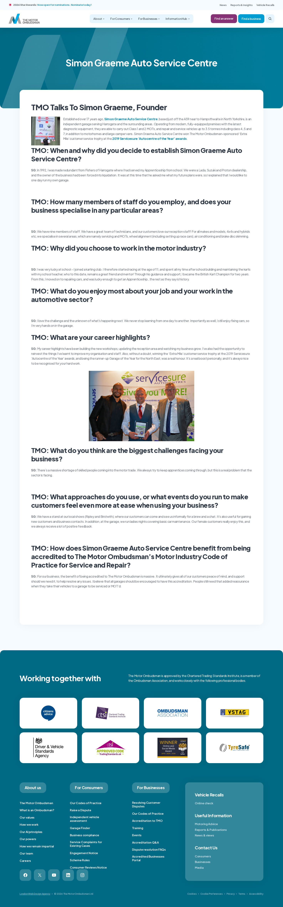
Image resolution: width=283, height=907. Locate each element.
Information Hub (177, 18)
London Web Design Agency (35, 893)
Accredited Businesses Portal (148, 858)
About (97, 18)
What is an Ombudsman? (37, 810)
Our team (26, 853)
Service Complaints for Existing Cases (86, 844)
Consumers (203, 856)
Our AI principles (31, 832)
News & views (204, 835)
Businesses (202, 862)
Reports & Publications (211, 829)
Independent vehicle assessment (84, 819)
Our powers (28, 839)
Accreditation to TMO (147, 820)
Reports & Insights (241, 5)
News (223, 5)
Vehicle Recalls (265, 5)
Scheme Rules (80, 860)
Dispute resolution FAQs (149, 849)
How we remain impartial (37, 846)
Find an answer (223, 18)
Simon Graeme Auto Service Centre (131, 119)
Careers (25, 860)
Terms (241, 893)
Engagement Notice (84, 853)
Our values (27, 817)
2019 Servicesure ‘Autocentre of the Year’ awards (149, 139)
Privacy (230, 893)
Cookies (192, 893)
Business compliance (84, 835)
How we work (29, 824)
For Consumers (120, 18)
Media (199, 867)
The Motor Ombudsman (36, 803)
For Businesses (148, 18)
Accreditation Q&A (145, 842)
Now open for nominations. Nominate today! (64, 4)
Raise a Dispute (80, 810)
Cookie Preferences (211, 893)
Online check (204, 803)
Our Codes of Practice (85, 803)
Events (137, 835)
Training (137, 828)
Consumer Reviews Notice (88, 867)
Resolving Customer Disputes (146, 804)
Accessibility (256, 893)
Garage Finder (80, 828)
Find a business (251, 18)
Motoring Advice (206, 824)
